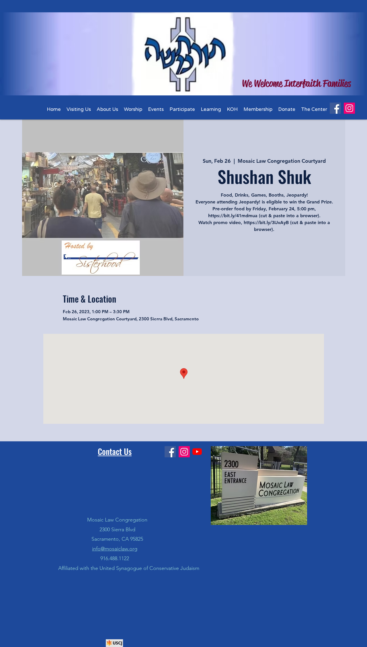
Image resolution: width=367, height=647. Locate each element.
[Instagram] (349, 108)
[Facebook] (335, 108)
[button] (107, 109)
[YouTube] (197, 451)
